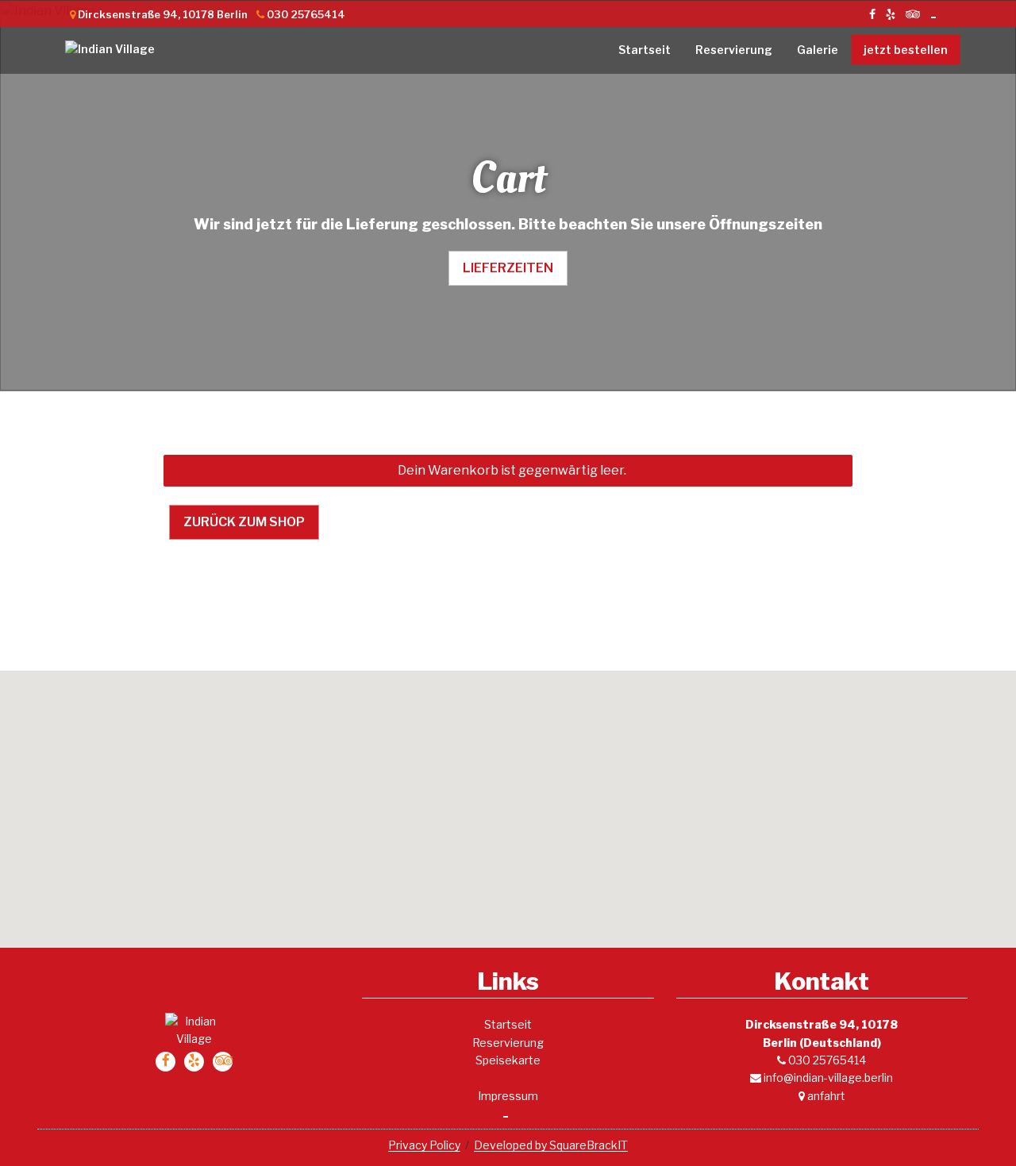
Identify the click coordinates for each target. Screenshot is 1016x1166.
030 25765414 (826, 1060)
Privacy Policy (424, 1145)
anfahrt (825, 1096)
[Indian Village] (133, 49)
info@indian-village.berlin (827, 1077)
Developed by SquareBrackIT (551, 1145)
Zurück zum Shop (244, 521)
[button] (508, 799)
